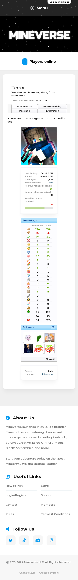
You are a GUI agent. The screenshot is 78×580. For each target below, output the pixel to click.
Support (47, 495)
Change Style (27, 572)
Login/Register (17, 495)
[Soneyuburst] (28, 338)
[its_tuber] (49, 349)
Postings (24, 111)
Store (45, 485)
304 (51, 182)
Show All (50, 359)
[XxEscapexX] (28, 349)
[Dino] (39, 338)
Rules (10, 514)
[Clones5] (49, 338)
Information (52, 111)
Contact (11, 504)
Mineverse (47, 374)
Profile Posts (24, 106)
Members (48, 504)
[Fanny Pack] (39, 349)
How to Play (14, 485)
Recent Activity (52, 106)
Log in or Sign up (59, 2)
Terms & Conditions (55, 514)
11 (53, 327)
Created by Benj (49, 572)
